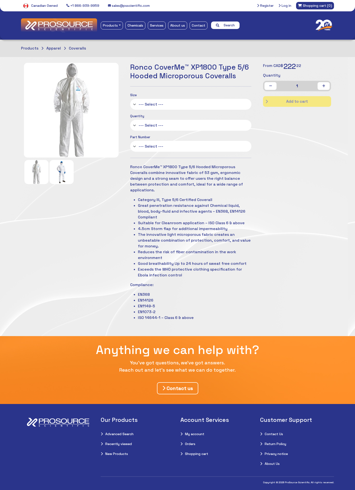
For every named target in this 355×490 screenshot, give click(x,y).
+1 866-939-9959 (84, 5)
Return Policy (275, 444)
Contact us (179, 388)
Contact (198, 25)
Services (156, 25)
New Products (116, 454)
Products (110, 25)
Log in (286, 5)
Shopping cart (196, 454)
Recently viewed (118, 444)
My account (194, 434)
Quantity (137, 116)
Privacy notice (276, 454)
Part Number (140, 137)
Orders (190, 444)
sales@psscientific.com (130, 5)
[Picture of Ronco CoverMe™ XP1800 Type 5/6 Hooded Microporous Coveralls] (36, 172)
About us (177, 25)
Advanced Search (119, 434)
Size (133, 95)
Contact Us (274, 434)
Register (266, 5)
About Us (272, 463)
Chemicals (135, 25)
